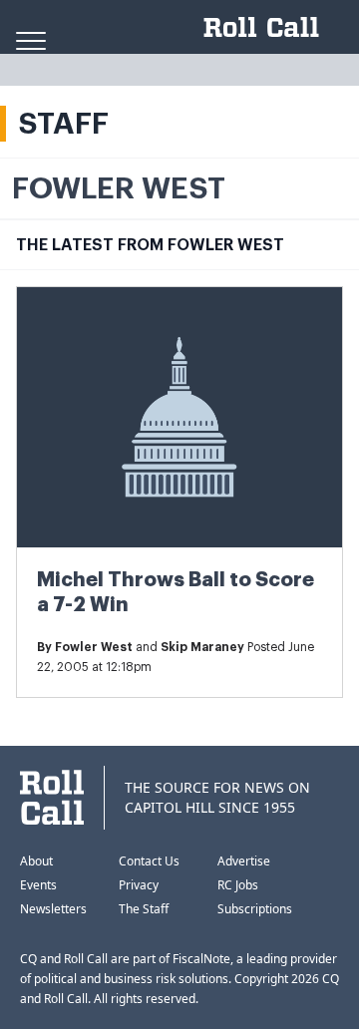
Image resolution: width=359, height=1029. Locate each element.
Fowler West (94, 647)
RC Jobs (237, 884)
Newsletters (53, 908)
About (36, 861)
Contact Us (149, 861)
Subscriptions (254, 908)
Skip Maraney (202, 647)
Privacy (139, 884)
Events (38, 884)
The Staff (144, 908)
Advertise (243, 861)
